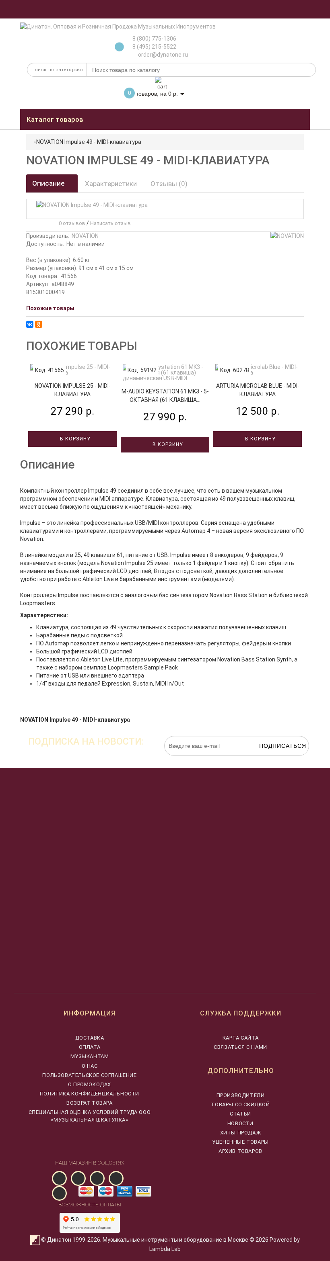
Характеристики (111, 184)
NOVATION (85, 236)
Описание (49, 183)
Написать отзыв (110, 223)
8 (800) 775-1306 (154, 38)
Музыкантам (89, 1056)
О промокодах (89, 1084)
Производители (241, 1095)
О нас (90, 1066)
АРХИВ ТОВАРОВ (240, 1151)
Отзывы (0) (169, 184)
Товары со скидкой (240, 1104)
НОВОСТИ (240, 1123)
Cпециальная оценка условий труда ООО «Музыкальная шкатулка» (90, 1115)
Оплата (90, 1047)
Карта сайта (241, 1038)
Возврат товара (89, 1103)
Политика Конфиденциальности (89, 1094)
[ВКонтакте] (29, 324)
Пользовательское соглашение (89, 1075)
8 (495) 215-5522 (154, 46)
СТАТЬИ (240, 1114)
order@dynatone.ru (162, 54)
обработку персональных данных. (271, 760)
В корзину (74, 439)
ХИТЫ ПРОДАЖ (240, 1133)
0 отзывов (70, 223)
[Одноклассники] (38, 324)
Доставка (89, 1038)
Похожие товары (50, 308)
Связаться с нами (240, 1047)
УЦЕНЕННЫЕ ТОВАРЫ (240, 1142)
